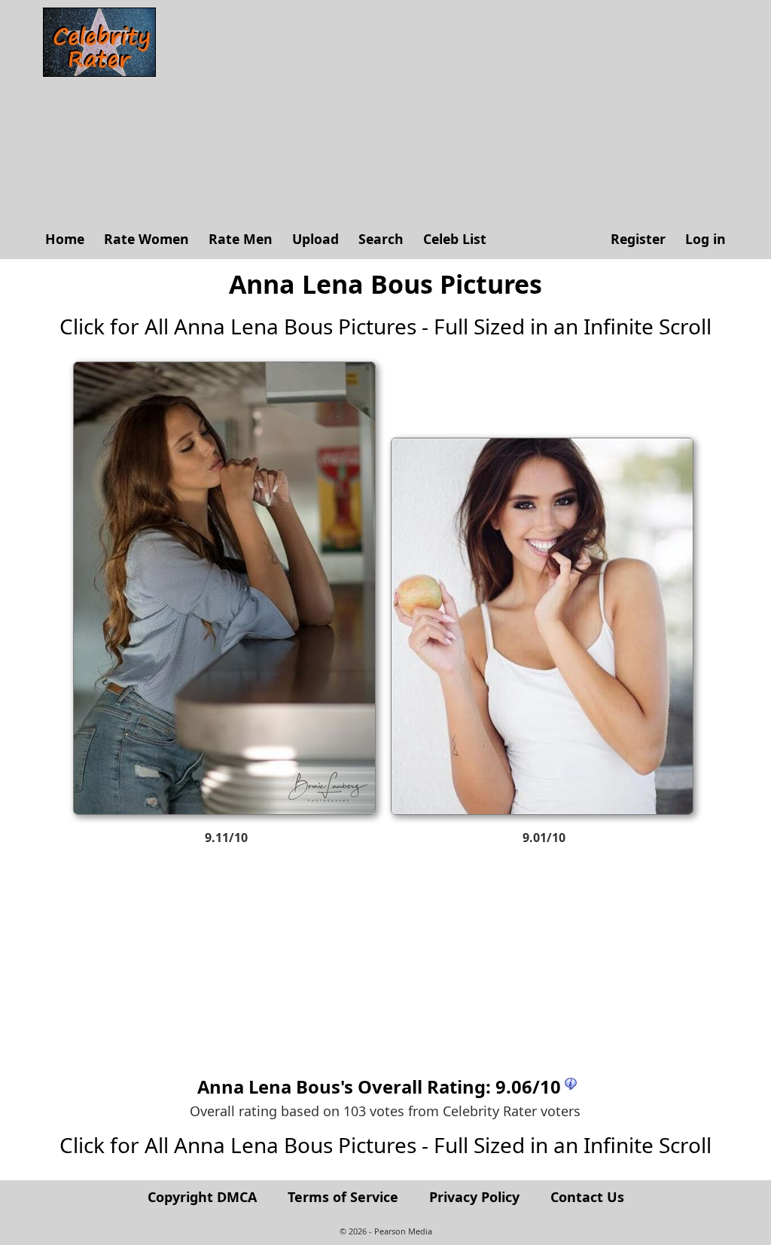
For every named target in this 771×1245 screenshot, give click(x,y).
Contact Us (587, 1197)
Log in (705, 239)
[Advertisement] (449, 113)
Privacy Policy (474, 1197)
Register (638, 239)
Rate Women (146, 239)
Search (381, 239)
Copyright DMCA (202, 1197)
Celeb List (454, 239)
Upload (315, 239)
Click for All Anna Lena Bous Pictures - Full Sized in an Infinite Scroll (385, 326)
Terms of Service (343, 1197)
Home (64, 239)
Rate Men (241, 239)
